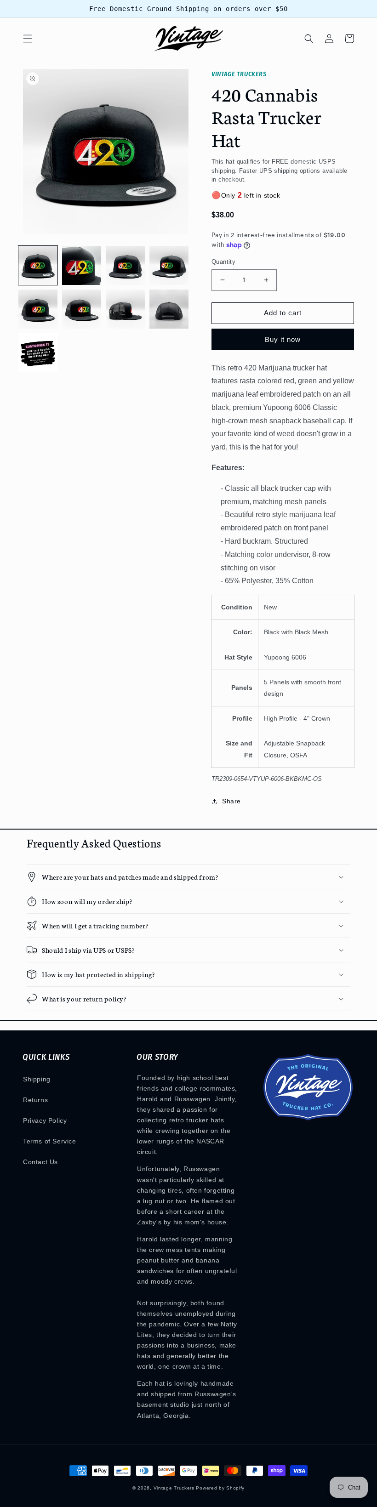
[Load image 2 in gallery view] (81, 265)
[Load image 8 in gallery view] (168, 309)
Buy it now (283, 339)
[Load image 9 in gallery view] (37, 352)
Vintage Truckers (174, 1487)
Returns (35, 1099)
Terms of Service (49, 1141)
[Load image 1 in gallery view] (37, 265)
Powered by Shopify (220, 1487)
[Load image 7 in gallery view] (125, 309)
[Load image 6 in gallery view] (81, 309)
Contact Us (40, 1162)
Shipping (37, 1079)
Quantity (223, 261)
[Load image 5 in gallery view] (37, 309)
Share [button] (231, 801)
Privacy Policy (45, 1120)
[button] (27, 38)
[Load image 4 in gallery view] (168, 265)
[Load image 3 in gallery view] (125, 265)
